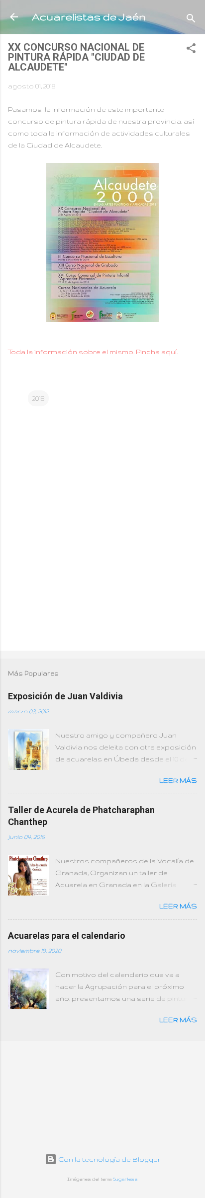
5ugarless (125, 1179)
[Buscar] (191, 20)
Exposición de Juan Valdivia (65, 696)
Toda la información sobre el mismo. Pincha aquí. (93, 351)
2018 (38, 398)
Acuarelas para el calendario (66, 935)
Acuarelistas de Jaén (89, 16)
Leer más (178, 780)
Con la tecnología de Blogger (109, 1159)
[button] (191, 50)
